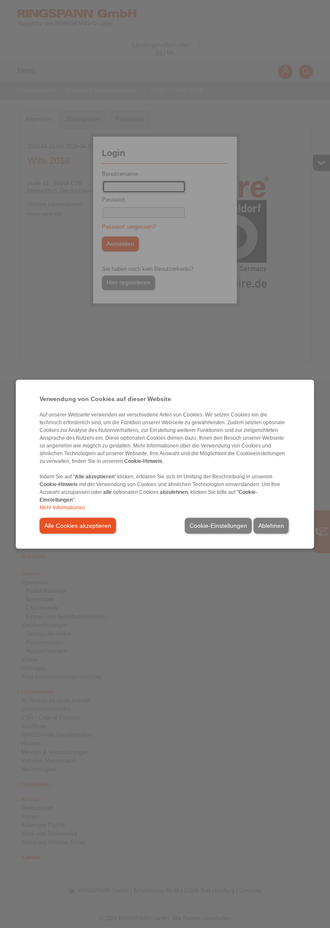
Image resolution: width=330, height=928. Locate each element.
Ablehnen (271, 525)
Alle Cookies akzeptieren (77, 525)
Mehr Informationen (62, 507)
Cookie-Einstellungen (218, 525)
